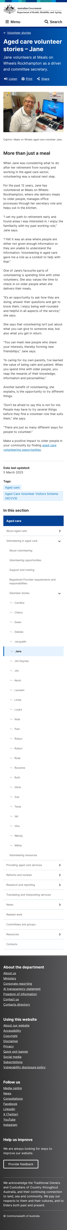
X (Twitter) (10, 1114)
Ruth (17, 777)
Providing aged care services (24, 865)
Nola (17, 719)
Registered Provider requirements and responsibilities (32, 581)
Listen (13, 79)
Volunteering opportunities (25, 560)
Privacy (8, 1046)
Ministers (9, 978)
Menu (14, 22)
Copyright (10, 1036)
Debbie (19, 631)
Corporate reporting (17, 983)
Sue (17, 796)
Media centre (12, 1088)
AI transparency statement (22, 989)
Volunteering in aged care (21, 540)
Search (56, 22)
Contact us (11, 999)
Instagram (10, 1125)
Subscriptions (13, 1062)
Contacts (11, 944)
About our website (16, 1025)
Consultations (13, 1098)
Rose (17, 758)
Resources (12, 934)
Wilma (18, 845)
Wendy (19, 835)
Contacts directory (16, 1004)
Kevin (18, 680)
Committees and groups (21, 924)
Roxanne (20, 767)
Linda (18, 699)
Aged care (12, 487)
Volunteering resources (23, 855)
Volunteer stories (19, 33)
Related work (14, 914)
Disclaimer (10, 1041)
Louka (18, 709)
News (9, 904)
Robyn (18, 738)
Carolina (19, 602)
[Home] (33, 9)
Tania (18, 806)
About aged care (16, 530)
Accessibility (12, 1030)
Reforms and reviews (19, 874)
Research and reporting (20, 884)
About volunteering (20, 550)
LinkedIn (9, 1109)
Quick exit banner (15, 1051)
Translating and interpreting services (28, 894)
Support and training (21, 569)
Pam (17, 728)
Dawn (18, 622)
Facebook (10, 1104)
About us (9, 973)
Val (16, 816)
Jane (18, 651)
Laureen (19, 690)
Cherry (19, 612)
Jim (17, 670)
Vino (17, 826)
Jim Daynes (22, 661)
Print (29, 79)
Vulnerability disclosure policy (24, 1067)
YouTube (9, 1119)
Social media (12, 1057)
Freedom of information (20, 994)
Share (45, 79)
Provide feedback (20, 1164)
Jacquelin (20, 641)
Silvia (18, 787)
